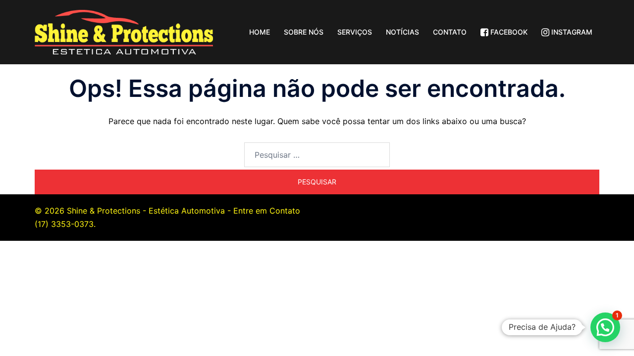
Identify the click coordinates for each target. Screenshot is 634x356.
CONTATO (450, 32)
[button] (605, 327)
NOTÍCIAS (402, 32)
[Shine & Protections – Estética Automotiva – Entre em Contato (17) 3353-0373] (124, 31)
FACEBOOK (508, 32)
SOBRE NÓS (303, 32)
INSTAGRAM (570, 32)
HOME (259, 32)
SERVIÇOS (354, 32)
